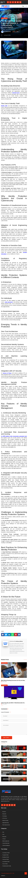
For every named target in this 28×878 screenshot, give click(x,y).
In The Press (4, 818)
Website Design (5, 820)
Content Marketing (5, 843)
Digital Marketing (5, 822)
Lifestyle (4, 838)
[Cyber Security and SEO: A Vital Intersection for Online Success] (14, 692)
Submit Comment (6, 737)
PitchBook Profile (5, 857)
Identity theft (4, 105)
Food (3, 834)
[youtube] (18, 2)
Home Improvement (6, 824)
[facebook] (8, 2)
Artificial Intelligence (6, 845)
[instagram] (13, 2)
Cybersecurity (4, 18)
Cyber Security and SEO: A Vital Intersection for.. (13, 702)
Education (4, 813)
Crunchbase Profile (6, 852)
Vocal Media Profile (5, 861)
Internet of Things (7, 373)
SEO (3, 832)
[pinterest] (20, 2)
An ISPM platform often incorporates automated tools (14, 436)
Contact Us (3, 875)
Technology (4, 816)
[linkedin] (15, 2)
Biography (4, 836)
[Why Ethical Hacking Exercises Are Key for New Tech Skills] (14, 670)
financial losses (16, 92)
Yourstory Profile (5, 859)
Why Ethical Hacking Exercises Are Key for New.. (13, 680)
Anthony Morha (19, 641)
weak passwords (9, 302)
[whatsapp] (10, 2)
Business (4, 811)
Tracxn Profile (5, 863)
